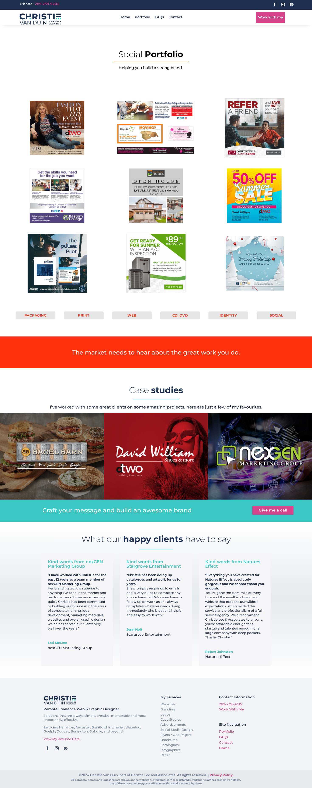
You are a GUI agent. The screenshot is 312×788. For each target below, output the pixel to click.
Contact (175, 17)
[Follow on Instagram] (283, 4)
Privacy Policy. (221, 775)
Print (84, 315)
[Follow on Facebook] (274, 4)
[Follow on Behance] (291, 4)
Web (131, 315)
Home (124, 17)
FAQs (159, 17)
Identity (228, 315)
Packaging (35, 315)
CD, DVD (180, 315)
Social (276, 315)
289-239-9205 (230, 704)
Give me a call (273, 510)
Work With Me (231, 709)
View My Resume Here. (62, 739)
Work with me (270, 17)
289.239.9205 (47, 4)
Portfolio (142, 17)
